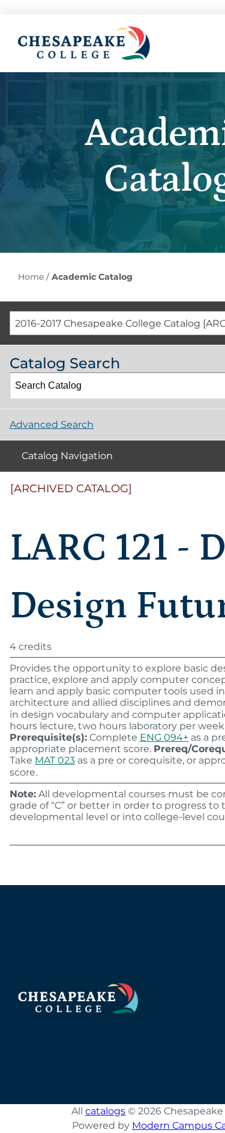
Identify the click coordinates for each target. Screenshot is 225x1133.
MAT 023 (55, 760)
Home (31, 276)
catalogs (105, 1111)
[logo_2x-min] (84, 31)
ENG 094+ (164, 737)
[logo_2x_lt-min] (78, 987)
